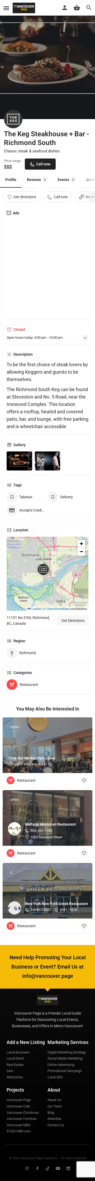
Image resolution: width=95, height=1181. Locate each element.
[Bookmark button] (84, 780)
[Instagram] (27, 1168)
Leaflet (36, 608)
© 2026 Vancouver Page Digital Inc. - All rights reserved (47, 1158)
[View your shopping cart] (76, 7)
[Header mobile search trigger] (89, 7)
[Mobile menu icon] (6, 8)
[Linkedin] (68, 1168)
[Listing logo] (13, 119)
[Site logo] (24, 8)
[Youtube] (58, 1168)
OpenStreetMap (58, 608)
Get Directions (72, 620)
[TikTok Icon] (48, 1168)
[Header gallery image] (47, 59)
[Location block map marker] (43, 569)
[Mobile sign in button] (64, 7)
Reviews (36, 180)
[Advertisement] (47, 267)
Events (66, 180)
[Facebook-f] (37, 1168)
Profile (10, 180)
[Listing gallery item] (19, 461)
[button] (47, 573)
